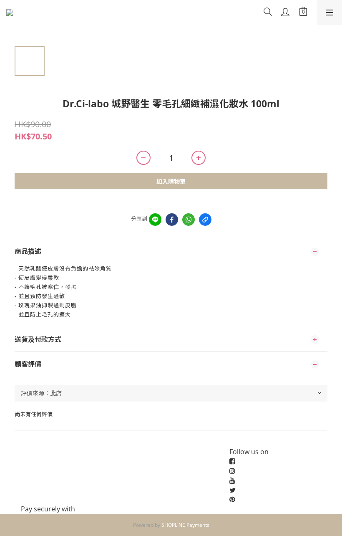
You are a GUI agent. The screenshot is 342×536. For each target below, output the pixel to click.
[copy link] (205, 219)
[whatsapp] (188, 219)
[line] (155, 219)
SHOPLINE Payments (185, 524)
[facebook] (172, 219)
